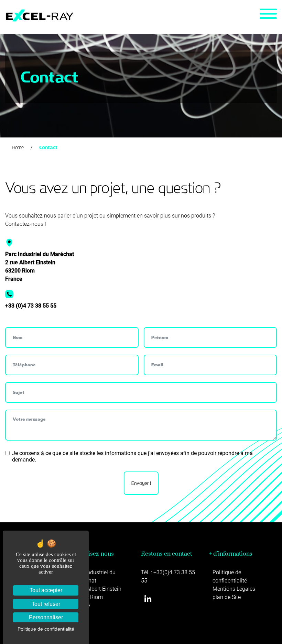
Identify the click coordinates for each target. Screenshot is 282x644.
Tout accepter (46, 590)
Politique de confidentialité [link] (46, 629)
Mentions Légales (234, 589)
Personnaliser (46, 617)
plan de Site (227, 597)
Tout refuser (46, 604)
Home (18, 147)
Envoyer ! (141, 483)
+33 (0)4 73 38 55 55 (30, 305)
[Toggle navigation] (268, 14)
